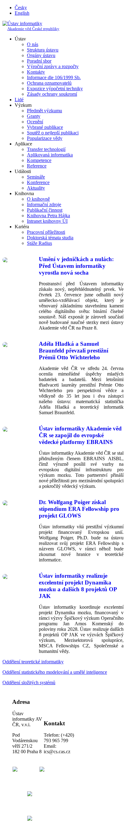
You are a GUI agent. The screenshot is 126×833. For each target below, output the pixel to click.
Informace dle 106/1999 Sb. (54, 77)
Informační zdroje (44, 204)
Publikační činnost (44, 210)
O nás (32, 44)
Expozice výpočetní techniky (55, 88)
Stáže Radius (39, 243)
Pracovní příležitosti (46, 232)
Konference (38, 182)
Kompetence (39, 160)
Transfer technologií (46, 149)
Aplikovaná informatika (50, 154)
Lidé (19, 99)
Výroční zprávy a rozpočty (53, 66)
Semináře (36, 176)
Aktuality (36, 188)
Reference (36, 165)
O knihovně (38, 199)
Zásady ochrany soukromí (52, 94)
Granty (33, 116)
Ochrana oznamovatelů (49, 83)
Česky (21, 7)
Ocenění (35, 121)
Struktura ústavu (42, 49)
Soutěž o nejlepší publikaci (53, 132)
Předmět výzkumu (44, 110)
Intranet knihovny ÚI (47, 221)
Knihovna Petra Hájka (48, 215)
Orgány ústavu (41, 55)
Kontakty (36, 72)
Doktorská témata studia (50, 237)
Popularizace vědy (44, 138)
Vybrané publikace (45, 127)
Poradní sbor (39, 61)
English (22, 13)
